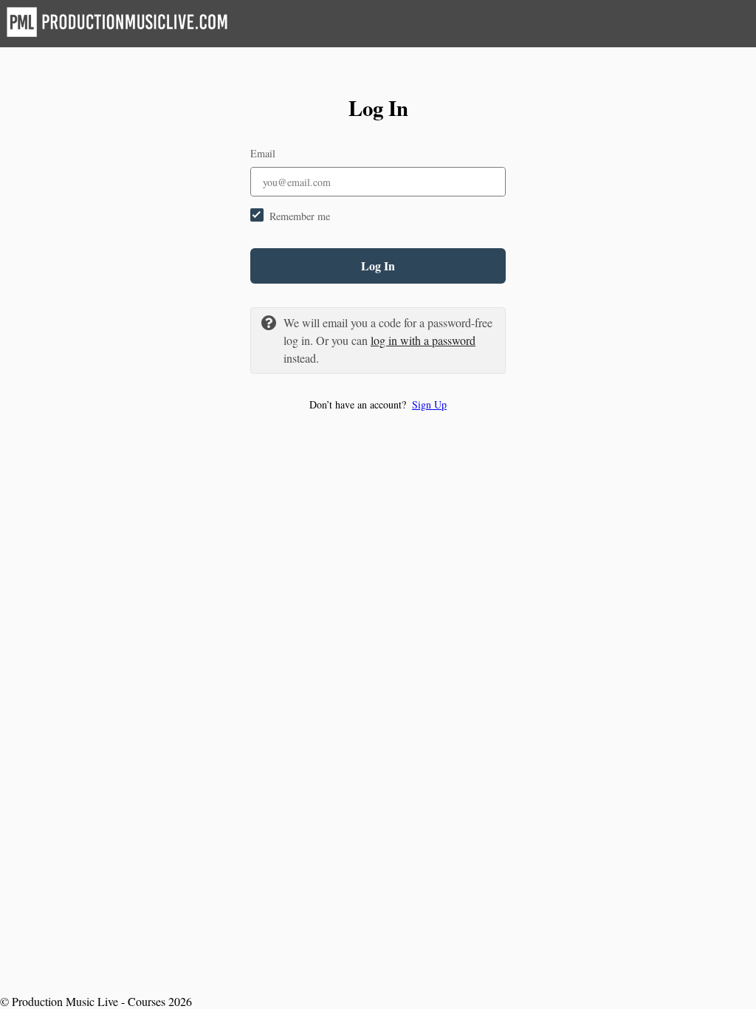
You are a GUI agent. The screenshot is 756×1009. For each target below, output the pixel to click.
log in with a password (423, 340)
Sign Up (429, 404)
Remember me (299, 216)
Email (262, 153)
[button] (378, 404)
